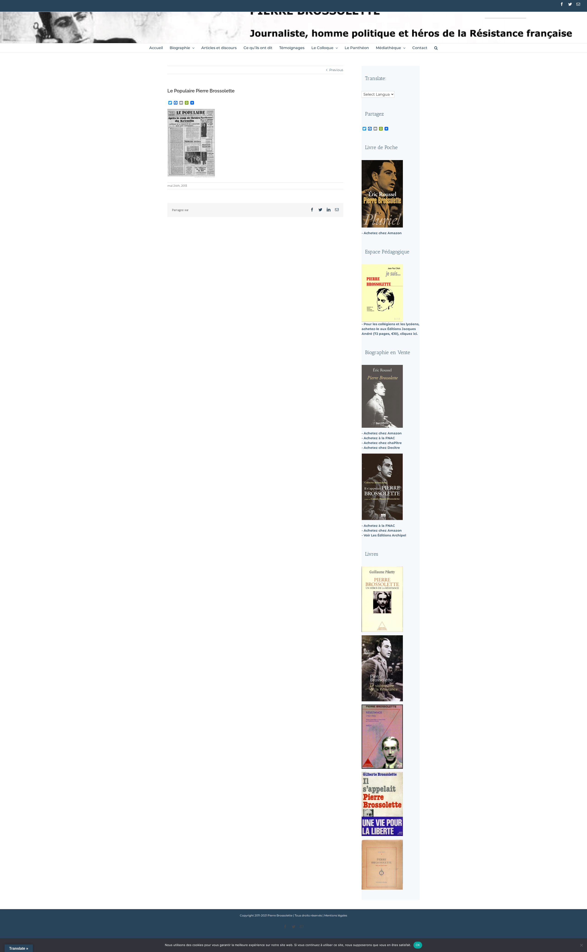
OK (418, 945)
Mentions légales (335, 915)
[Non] (581, 945)
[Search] (436, 48)
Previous (336, 70)
